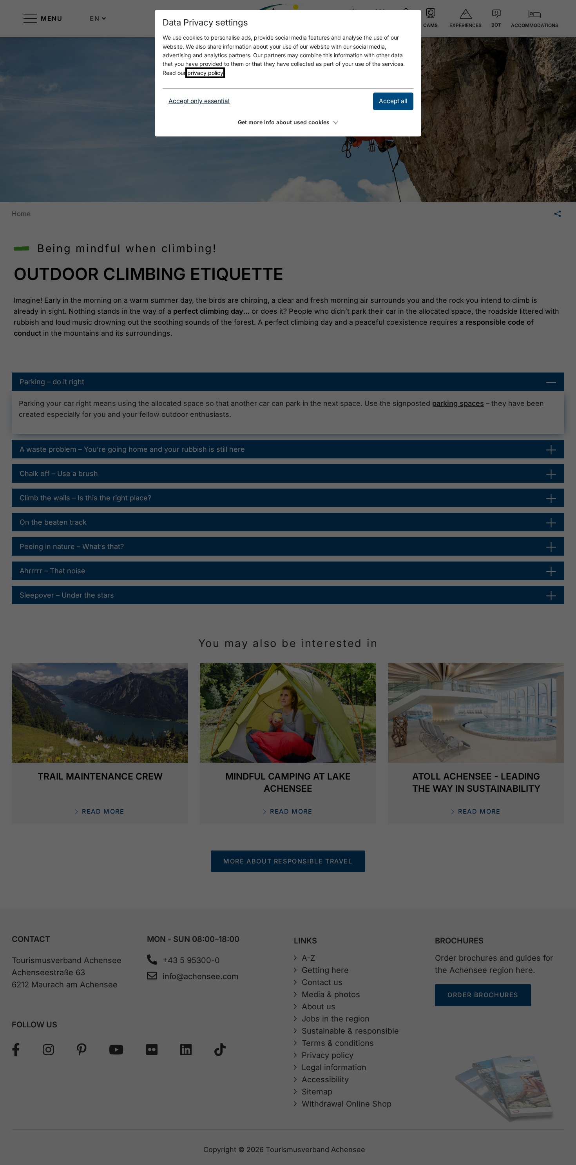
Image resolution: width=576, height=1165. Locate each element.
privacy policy (205, 72)
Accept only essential (199, 101)
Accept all (393, 101)
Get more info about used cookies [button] (284, 122)
